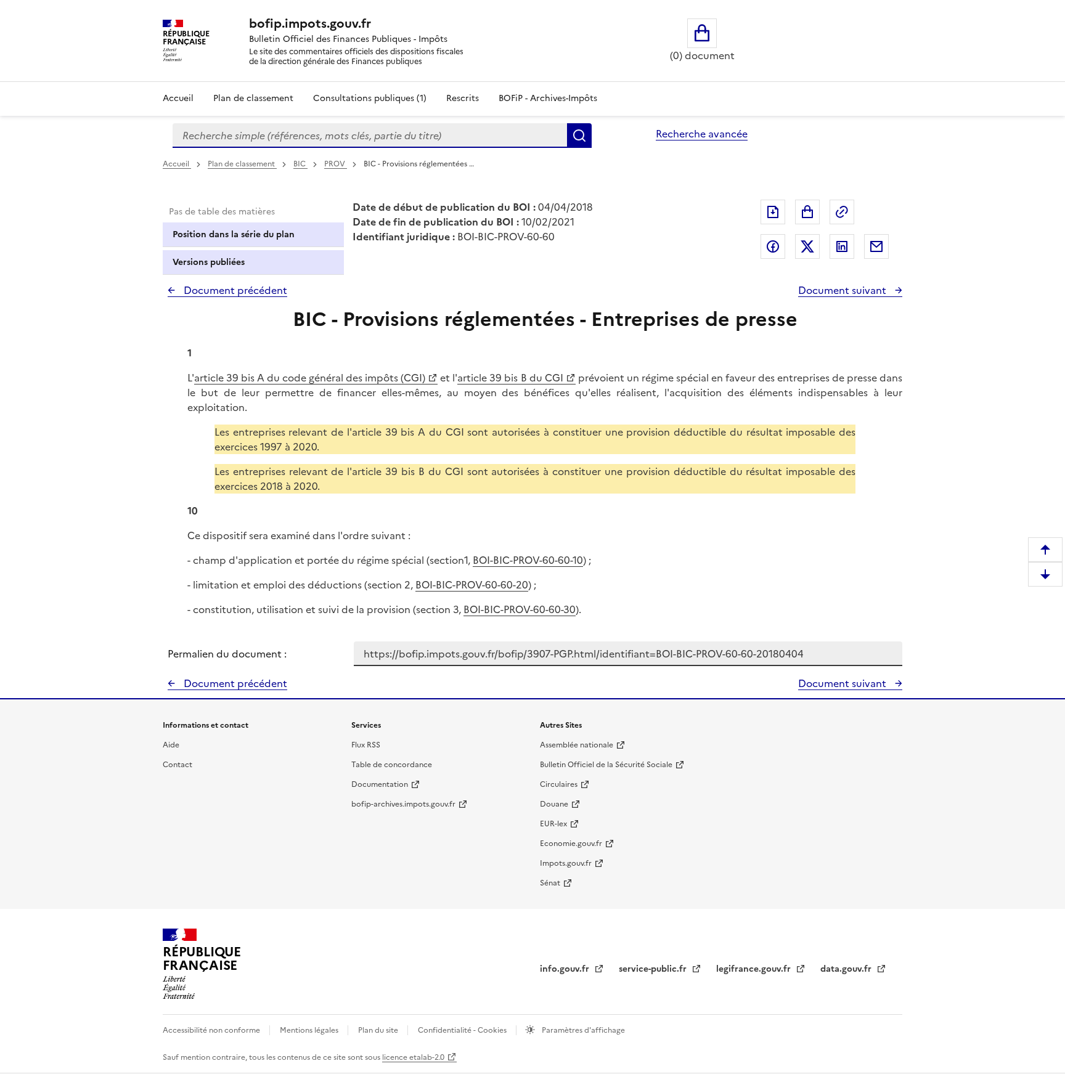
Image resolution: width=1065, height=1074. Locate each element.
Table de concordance (391, 764)
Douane (554, 804)
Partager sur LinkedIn (842, 246)
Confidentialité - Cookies (463, 1030)
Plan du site (379, 1030)
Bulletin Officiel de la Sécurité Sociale (606, 764)
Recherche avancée (702, 133)
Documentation (379, 784)
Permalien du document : (227, 653)
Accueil (178, 98)
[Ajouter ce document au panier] (807, 212)
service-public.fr (654, 968)
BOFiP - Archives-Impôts (548, 98)
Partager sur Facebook (773, 246)
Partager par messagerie (876, 246)
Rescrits (462, 98)
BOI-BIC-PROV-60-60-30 (519, 609)
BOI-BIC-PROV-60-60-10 (528, 560)
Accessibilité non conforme (212, 1030)
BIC (300, 163)
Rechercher (579, 135)
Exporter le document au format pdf (773, 212)
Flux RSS (365, 745)
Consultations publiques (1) (369, 98)
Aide (171, 745)
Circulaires (558, 784)
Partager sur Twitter (807, 246)
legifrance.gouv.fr (754, 968)
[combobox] (370, 135)
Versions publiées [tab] (209, 262)
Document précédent (234, 290)
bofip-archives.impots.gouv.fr (403, 804)
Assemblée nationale (576, 745)
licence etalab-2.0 (413, 1057)
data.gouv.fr (847, 968)
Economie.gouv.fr (571, 843)
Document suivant (843, 290)
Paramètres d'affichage (582, 1030)
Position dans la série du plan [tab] (234, 234)
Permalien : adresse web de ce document (842, 212)
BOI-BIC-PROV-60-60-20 (471, 584)
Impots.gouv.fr (566, 863)
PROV (335, 163)
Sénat (550, 883)
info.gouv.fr (566, 968)
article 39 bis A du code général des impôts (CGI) (309, 377)
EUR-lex (553, 823)
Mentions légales (310, 1030)
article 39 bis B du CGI (510, 377)
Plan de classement (253, 98)
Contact (177, 764)
